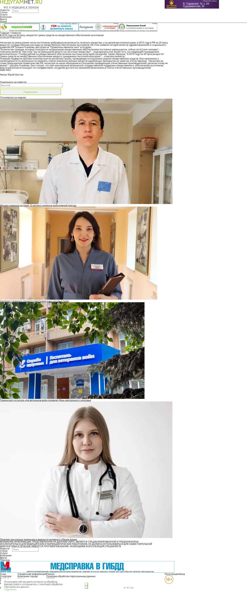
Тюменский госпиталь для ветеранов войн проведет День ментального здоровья (45, 400)
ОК (86, 586)
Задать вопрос (196, 38)
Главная (4, 32)
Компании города (28, 576)
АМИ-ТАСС (5, 70)
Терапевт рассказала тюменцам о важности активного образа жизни (38, 539)
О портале (5, 576)
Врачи (3, 19)
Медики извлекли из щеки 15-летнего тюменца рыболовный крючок (38, 205)
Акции (3, 21)
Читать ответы (218, 38)
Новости (4, 10)
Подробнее (10, 589)
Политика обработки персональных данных (70, 576)
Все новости (9, 78)
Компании (6, 16)
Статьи (3, 12)
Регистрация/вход (175, 574)
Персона (5, 560)
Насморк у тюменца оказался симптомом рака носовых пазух (34, 301)
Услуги (3, 14)
